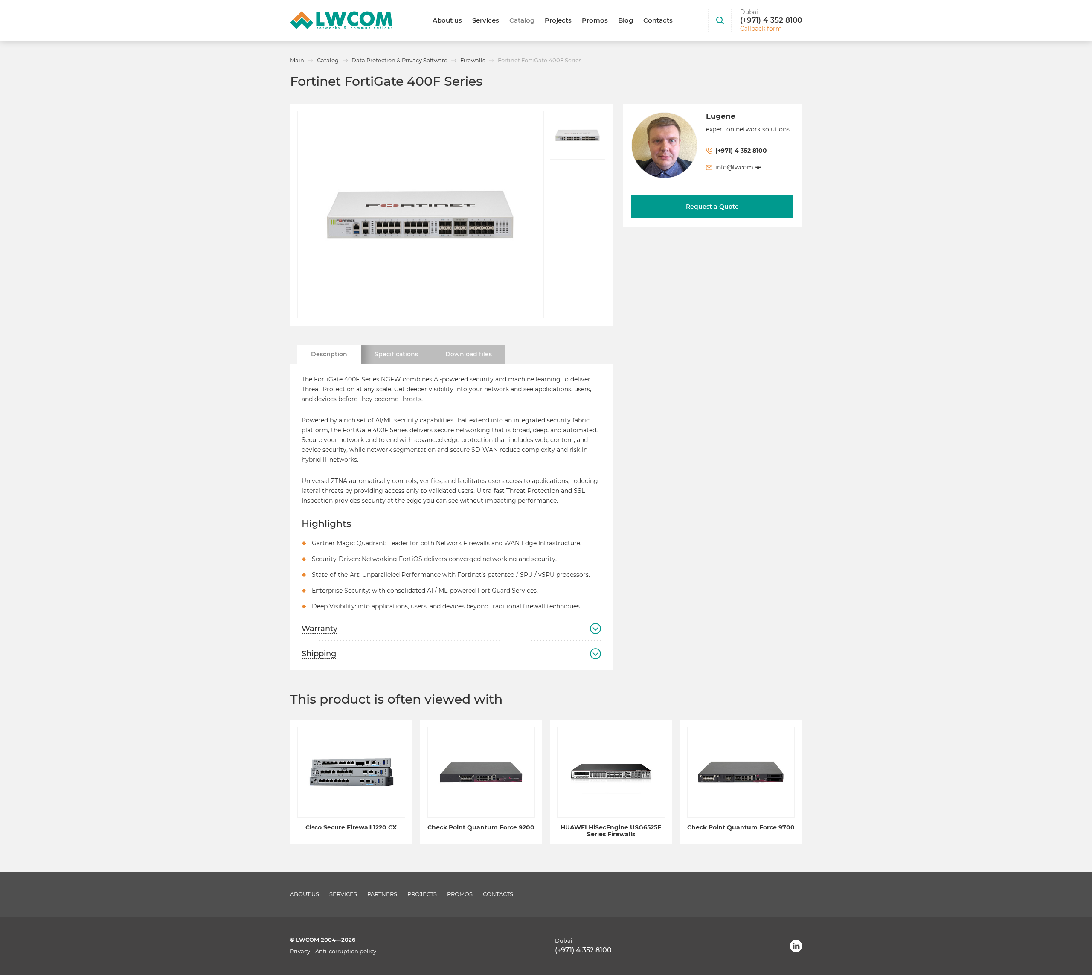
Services (485, 20)
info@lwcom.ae (738, 167)
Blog (625, 20)
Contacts (658, 20)
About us (447, 20)
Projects (558, 20)
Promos (595, 20)
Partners (382, 894)
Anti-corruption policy (345, 951)
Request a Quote (712, 206)
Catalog (521, 20)
